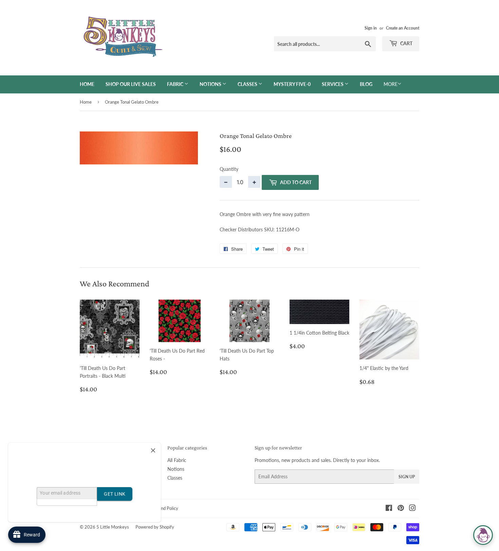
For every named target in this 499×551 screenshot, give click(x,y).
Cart (405, 43)
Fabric (175, 84)
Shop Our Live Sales (131, 84)
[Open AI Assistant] (483, 535)
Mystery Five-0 (292, 84)
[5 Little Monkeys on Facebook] (388, 509)
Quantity (229, 169)
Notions (211, 84)
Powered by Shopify (154, 527)
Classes (248, 84)
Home (87, 84)
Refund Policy (165, 508)
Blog (366, 84)
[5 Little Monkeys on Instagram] (412, 509)
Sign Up (407, 476)
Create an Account (402, 28)
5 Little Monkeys (112, 527)
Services (333, 84)
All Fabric (176, 460)
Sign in (371, 28)
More (391, 84)
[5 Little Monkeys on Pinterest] (400, 509)
